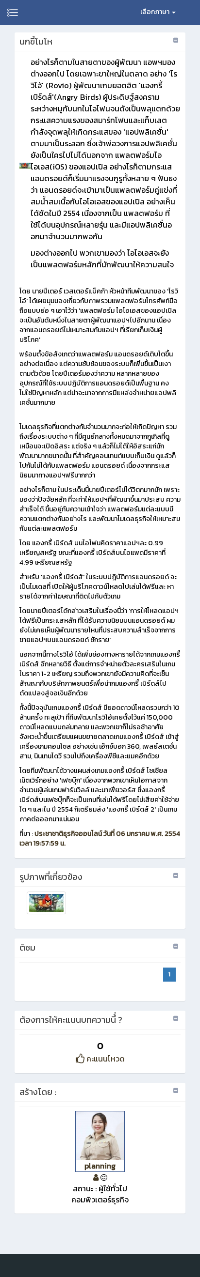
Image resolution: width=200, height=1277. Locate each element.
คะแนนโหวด (104, 1058)
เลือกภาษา (155, 12)
